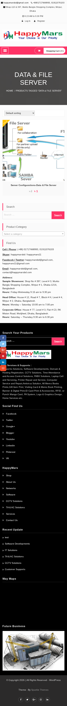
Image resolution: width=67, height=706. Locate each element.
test (7, 537)
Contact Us (12, 520)
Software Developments (17, 543)
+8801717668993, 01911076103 (49, 3)
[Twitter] (3, 344)
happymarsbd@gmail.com (15, 3)
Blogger (10, 433)
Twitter (9, 420)
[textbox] (33, 234)
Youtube (10, 439)
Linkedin (10, 445)
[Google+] (3, 350)
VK (7, 458)
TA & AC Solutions (15, 507)
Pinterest (10, 452)
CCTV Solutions (14, 501)
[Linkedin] (3, 362)
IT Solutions (11, 550)
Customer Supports (15, 569)
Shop (8, 475)
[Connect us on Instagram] (40, 699)
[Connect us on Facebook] (20, 699)
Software (10, 494)
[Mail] (3, 368)
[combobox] (33, 233)
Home (9, 90)
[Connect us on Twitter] (27, 699)
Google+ (10, 426)
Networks (11, 488)
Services (10, 514)
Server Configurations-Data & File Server (33, 185)
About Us (11, 482)
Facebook (11, 413)
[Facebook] (3, 338)
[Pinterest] (3, 356)
